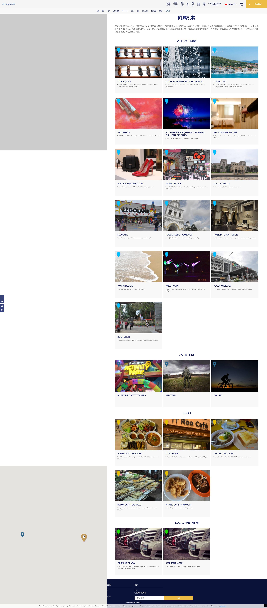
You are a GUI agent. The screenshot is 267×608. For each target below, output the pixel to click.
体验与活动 (192, 4)
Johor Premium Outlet (130, 183)
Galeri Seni (123, 132)
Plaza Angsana (222, 286)
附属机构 (204, 4)
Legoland (122, 234)
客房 (103, 11)
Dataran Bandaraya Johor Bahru (184, 81)
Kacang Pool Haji (223, 453)
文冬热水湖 (107, 596)
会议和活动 (182, 4)
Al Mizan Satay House (129, 453)
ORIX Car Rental (126, 563)
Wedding (125, 11)
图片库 (160, 11)
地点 (138, 11)
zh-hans (231, 4)
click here (223, 606)
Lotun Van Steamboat (129, 504)
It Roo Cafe (172, 453)
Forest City (220, 81)
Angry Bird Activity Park (131, 395)
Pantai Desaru (125, 286)
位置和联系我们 (175, 4)
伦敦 (136, 590)
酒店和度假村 (168, 4)
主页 (98, 11)
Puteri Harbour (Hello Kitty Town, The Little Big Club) (185, 133)
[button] (22, 534)
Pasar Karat (173, 286)
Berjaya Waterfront (225, 132)
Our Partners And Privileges (214, 4)
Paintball (171, 395)
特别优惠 (198, 4)
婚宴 (187, 4)
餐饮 (109, 11)
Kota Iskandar (221, 183)
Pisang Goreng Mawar (178, 504)
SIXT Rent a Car (174, 563)
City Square (124, 81)
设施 (132, 11)
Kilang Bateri (173, 183)
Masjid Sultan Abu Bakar (179, 234)
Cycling (217, 395)
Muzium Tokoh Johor (225, 234)
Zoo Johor (123, 337)
